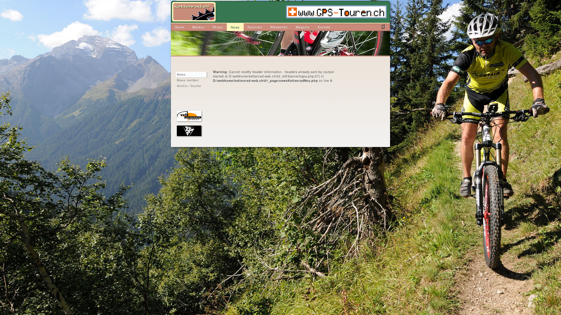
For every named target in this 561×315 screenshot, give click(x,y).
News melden (188, 80)
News (181, 74)
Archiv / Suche (189, 86)
